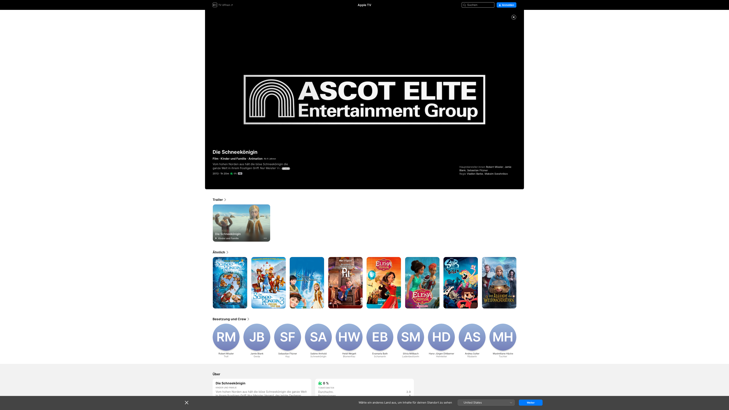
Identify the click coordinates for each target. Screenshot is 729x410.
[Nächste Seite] (520, 283)
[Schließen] (186, 402)
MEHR (286, 168)
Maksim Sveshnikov (496, 173)
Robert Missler (494, 166)
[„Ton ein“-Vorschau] (513, 17)
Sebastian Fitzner (477, 170)
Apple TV (364, 5)
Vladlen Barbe (475, 173)
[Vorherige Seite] (208, 283)
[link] (220, 200)
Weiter (531, 402)
